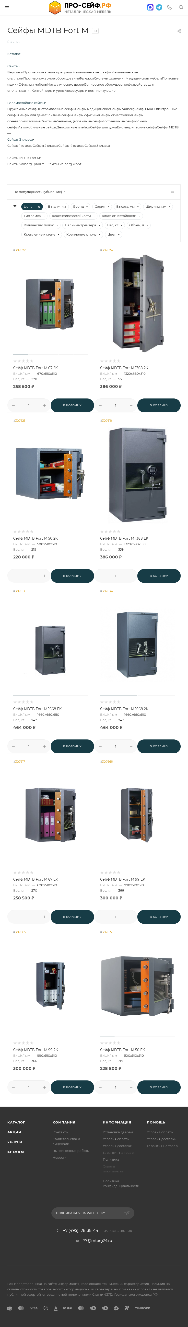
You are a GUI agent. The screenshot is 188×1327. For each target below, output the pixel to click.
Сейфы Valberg (122, 109)
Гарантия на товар (118, 1153)
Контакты (60, 1132)
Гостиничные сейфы (119, 121)
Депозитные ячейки (73, 127)
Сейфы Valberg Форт (64, 164)
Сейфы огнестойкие (115, 115)
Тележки (87, 78)
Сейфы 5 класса (97, 145)
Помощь (156, 1122)
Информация (117, 1122)
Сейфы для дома (103, 127)
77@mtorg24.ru (97, 1240)
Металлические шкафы (91, 72)
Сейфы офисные (85, 115)
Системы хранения (110, 78)
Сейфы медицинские (92, 109)
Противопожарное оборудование (51, 78)
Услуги (14, 1142)
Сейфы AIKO (145, 109)
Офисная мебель (33, 84)
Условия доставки (117, 1146)
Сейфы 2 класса (45, 145)
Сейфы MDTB (168, 127)
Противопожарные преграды (47, 72)
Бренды (15, 1152)
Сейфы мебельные (55, 121)
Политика (111, 1159)
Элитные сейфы (59, 115)
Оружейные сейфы (23, 109)
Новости (60, 1157)
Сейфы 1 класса (20, 145)
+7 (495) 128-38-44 (80, 1231)
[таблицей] (172, 192)
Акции (14, 1132)
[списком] (165, 192)
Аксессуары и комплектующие (90, 90)
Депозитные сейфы (87, 121)
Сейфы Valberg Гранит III (27, 164)
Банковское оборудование (106, 84)
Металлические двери (65, 84)
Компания (64, 1122)
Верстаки (15, 72)
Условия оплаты (116, 1139)
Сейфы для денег (32, 115)
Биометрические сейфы (137, 127)
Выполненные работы (71, 1151)
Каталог (16, 1122)
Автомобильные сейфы (37, 127)
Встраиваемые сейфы (57, 109)
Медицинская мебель (144, 78)
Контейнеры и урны (48, 90)
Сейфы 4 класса (71, 145)
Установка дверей (118, 1132)
